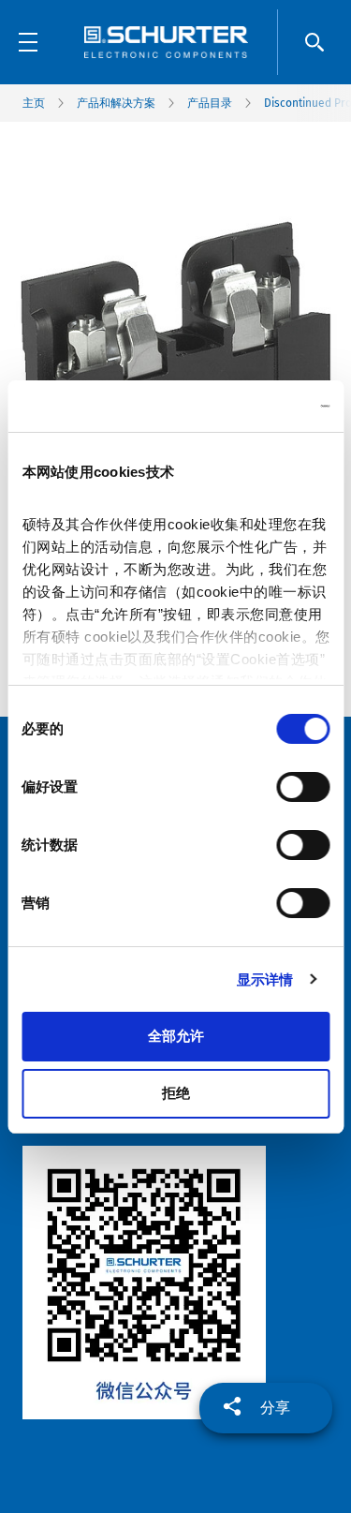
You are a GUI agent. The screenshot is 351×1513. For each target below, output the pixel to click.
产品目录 (209, 103)
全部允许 (176, 1036)
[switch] (302, 787)
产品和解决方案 (116, 103)
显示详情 (265, 979)
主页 (33, 103)
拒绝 (176, 1093)
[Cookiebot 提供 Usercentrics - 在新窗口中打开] (249, 406)
